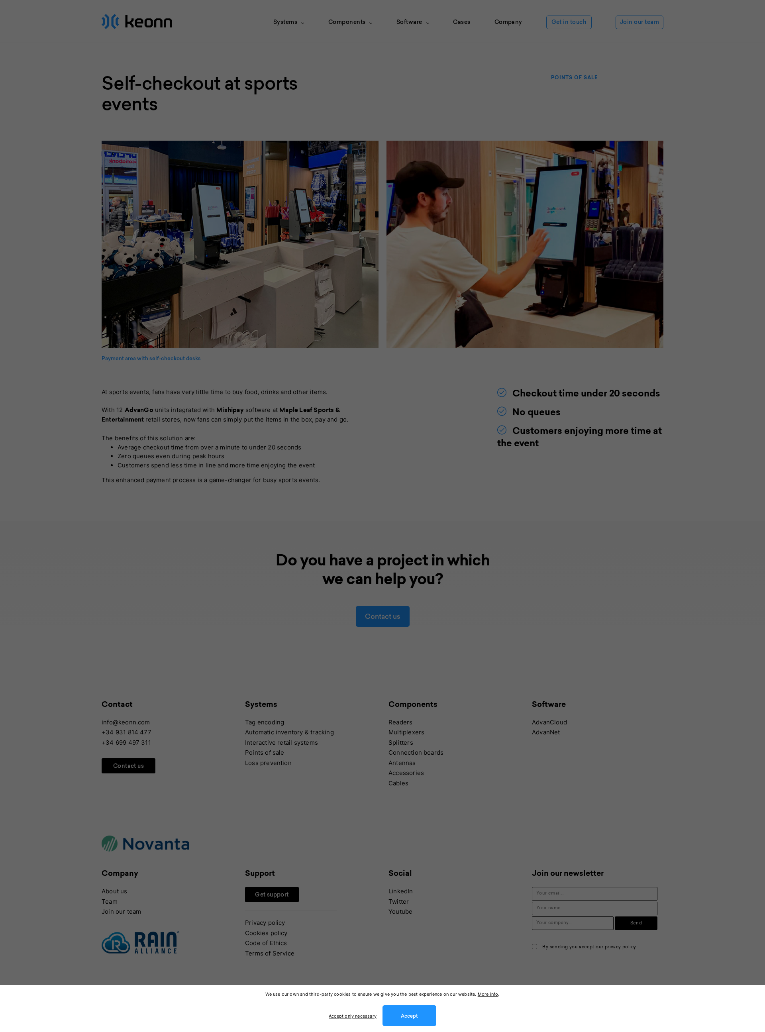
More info (488, 994)
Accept (409, 1016)
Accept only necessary (353, 1016)
